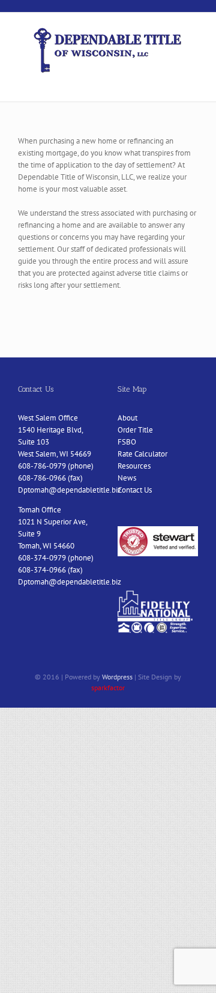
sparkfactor (108, 687)
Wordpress (117, 676)
